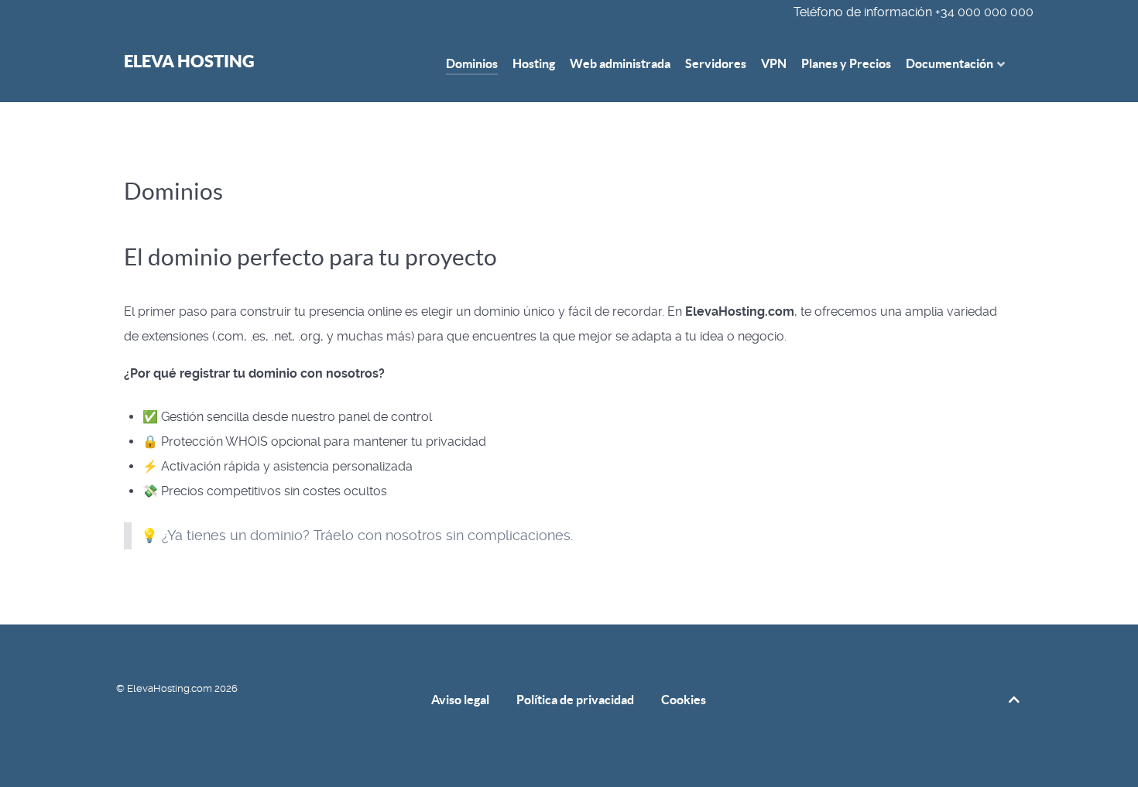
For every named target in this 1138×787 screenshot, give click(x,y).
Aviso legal (460, 700)
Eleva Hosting (189, 60)
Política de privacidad (575, 700)
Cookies (683, 700)
